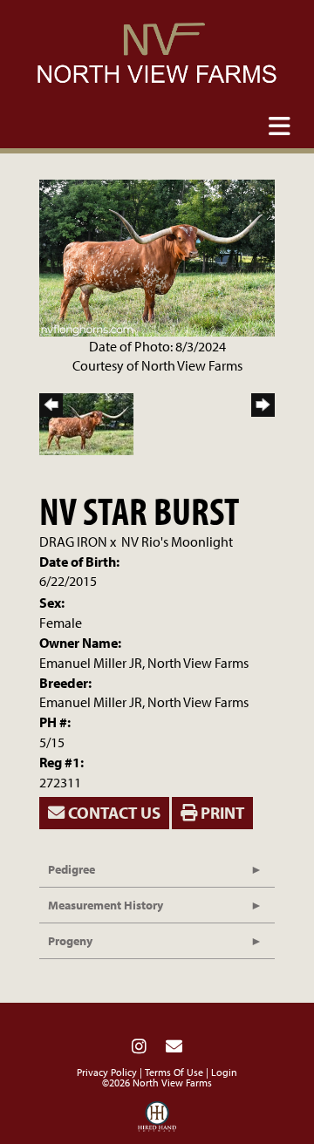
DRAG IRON (73, 541)
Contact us (112, 812)
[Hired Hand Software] (157, 1120)
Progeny (70, 941)
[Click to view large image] (157, 256)
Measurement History (105, 905)
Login (224, 1072)
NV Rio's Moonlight (177, 541)
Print (220, 812)
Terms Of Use (174, 1072)
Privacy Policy (107, 1072)
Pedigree (71, 869)
